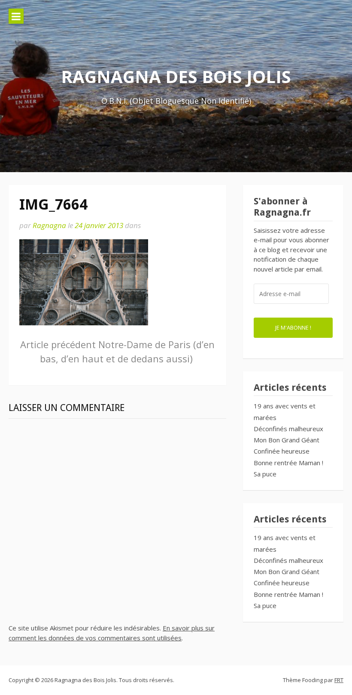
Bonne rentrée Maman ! (288, 462)
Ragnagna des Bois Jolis (176, 76)
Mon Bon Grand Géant (286, 440)
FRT (338, 680)
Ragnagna (49, 225)
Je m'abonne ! (293, 327)
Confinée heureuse (282, 451)
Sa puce (265, 474)
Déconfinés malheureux (288, 428)
